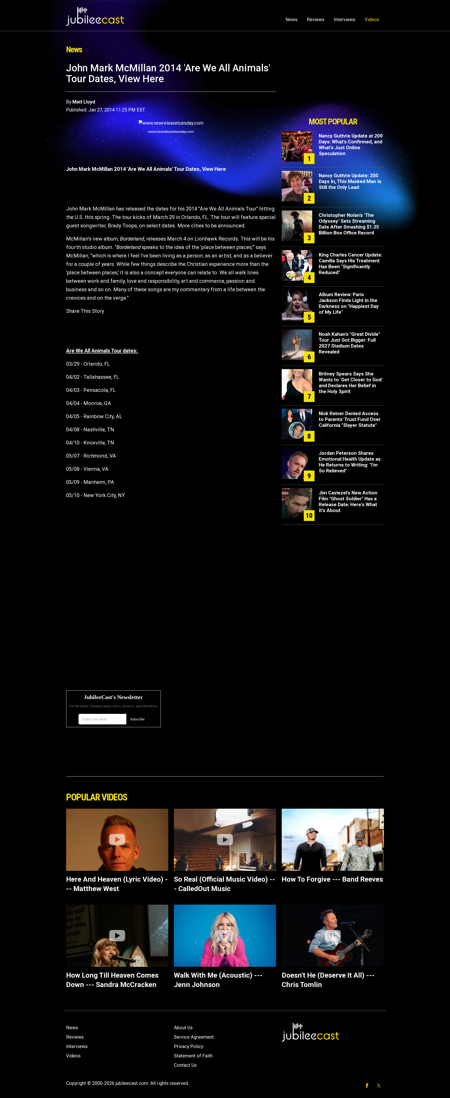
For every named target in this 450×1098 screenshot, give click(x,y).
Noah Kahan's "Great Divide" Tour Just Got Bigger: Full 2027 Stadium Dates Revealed (349, 343)
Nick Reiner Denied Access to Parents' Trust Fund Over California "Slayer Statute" (350, 419)
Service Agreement (194, 1037)
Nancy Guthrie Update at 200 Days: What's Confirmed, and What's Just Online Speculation (351, 144)
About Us (183, 1027)
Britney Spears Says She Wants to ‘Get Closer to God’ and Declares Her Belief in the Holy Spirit (351, 382)
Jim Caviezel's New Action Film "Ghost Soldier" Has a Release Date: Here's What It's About (348, 501)
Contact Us (185, 1065)
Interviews (344, 19)
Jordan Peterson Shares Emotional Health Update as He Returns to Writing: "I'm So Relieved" (350, 462)
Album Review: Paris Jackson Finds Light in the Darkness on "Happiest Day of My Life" (349, 303)
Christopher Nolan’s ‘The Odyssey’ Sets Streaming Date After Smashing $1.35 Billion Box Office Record (349, 224)
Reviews (315, 19)
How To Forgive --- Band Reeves (332, 879)
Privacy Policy (188, 1046)
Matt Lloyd (83, 102)
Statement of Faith (193, 1056)
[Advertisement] (333, 88)
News (291, 19)
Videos (372, 19)
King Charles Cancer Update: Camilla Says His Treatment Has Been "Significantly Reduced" (350, 263)
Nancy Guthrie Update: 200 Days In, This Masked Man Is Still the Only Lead (350, 181)
